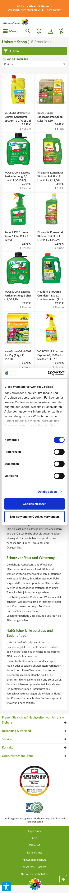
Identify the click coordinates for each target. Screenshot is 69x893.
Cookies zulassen (34, 503)
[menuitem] (10, 31)
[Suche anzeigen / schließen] (26, 31)
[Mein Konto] (49, 31)
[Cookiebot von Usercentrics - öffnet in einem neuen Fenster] (49, 373)
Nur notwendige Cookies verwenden (34, 516)
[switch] (59, 452)
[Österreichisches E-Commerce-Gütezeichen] (34, 808)
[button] (6, 886)
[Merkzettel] (38, 31)
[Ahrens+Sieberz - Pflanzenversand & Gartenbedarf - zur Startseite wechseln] (16, 22)
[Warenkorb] (60, 31)
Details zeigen (47, 491)
